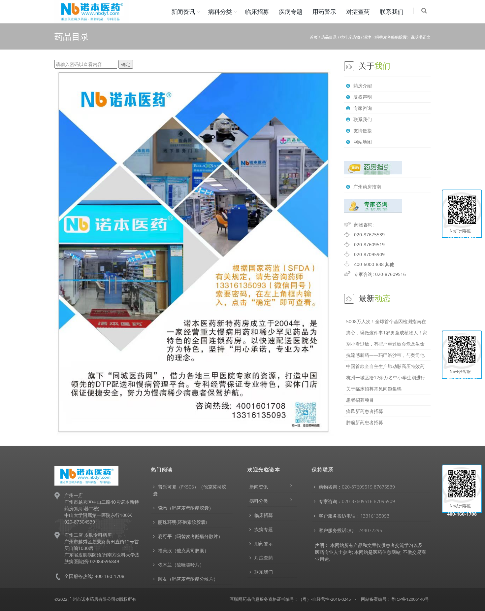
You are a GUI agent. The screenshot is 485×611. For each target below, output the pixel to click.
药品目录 (329, 37)
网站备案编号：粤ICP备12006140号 (395, 599)
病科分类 (220, 12)
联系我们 (392, 12)
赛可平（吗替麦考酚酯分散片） (190, 536)
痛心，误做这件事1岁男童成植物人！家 (386, 332)
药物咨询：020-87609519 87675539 (357, 487)
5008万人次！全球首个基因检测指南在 (386, 321)
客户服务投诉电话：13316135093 (354, 516)
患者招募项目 (360, 400)
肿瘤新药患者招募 (364, 422)
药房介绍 (362, 86)
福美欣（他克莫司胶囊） (183, 550)
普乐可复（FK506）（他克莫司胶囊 (189, 490)
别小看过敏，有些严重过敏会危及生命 (385, 344)
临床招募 (257, 12)
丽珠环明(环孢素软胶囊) (182, 522)
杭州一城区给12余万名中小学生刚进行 (385, 377)
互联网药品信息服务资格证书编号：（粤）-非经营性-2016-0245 (290, 599)
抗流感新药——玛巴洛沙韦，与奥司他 (385, 355)
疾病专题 (291, 12)
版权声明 (362, 97)
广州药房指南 (367, 187)
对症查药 (358, 12)
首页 (314, 37)
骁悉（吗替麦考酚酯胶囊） (185, 508)
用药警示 (324, 12)
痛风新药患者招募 (364, 411)
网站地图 (362, 142)
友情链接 (362, 130)
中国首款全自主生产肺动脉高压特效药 (385, 366)
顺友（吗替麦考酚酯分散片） (188, 579)
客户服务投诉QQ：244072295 (350, 530)
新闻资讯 (183, 12)
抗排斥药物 (350, 37)
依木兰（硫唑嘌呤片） (181, 564)
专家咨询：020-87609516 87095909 (357, 501)
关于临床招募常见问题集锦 (374, 389)
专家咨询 (362, 108)
